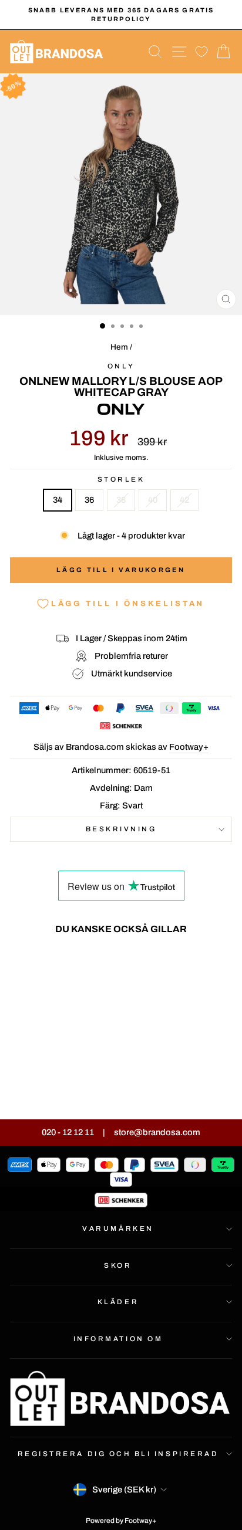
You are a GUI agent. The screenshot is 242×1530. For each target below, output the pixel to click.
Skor (118, 1265)
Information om (118, 1338)
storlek (121, 479)
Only (121, 366)
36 (89, 500)
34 (57, 500)
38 (121, 500)
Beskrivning (121, 828)
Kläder (118, 1301)
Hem (119, 347)
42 (184, 500)
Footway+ (189, 747)
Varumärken (117, 1228)
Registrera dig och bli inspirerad (118, 1453)
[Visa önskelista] (201, 52)
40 (152, 500)
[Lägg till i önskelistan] (80, 966)
